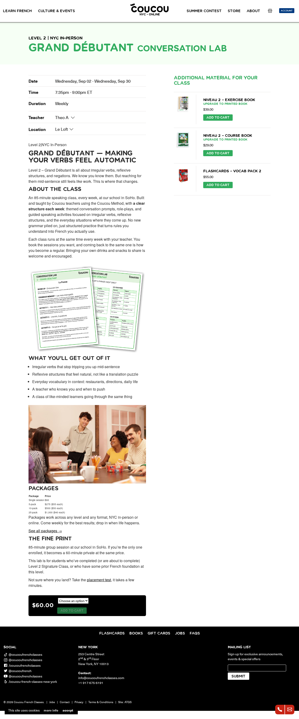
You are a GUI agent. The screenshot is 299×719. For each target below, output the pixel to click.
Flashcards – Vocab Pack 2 (232, 171)
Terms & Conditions (100, 702)
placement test (99, 579)
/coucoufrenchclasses (25, 665)
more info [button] (51, 710)
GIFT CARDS (159, 633)
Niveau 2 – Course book (227, 137)
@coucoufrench (20, 670)
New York (88, 647)
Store (234, 11)
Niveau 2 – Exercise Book (229, 102)
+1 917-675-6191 (90, 682)
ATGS (128, 702)
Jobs (180, 633)
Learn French (17, 11)
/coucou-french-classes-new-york (33, 681)
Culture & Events (56, 11)
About (253, 11)
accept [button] (68, 710)
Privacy (79, 702)
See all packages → (45, 530)
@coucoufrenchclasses (25, 654)
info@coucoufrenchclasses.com (101, 677)
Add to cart (72, 610)
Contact (65, 702)
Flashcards (112, 633)
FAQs (195, 633)
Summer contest (204, 11)
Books (136, 633)
